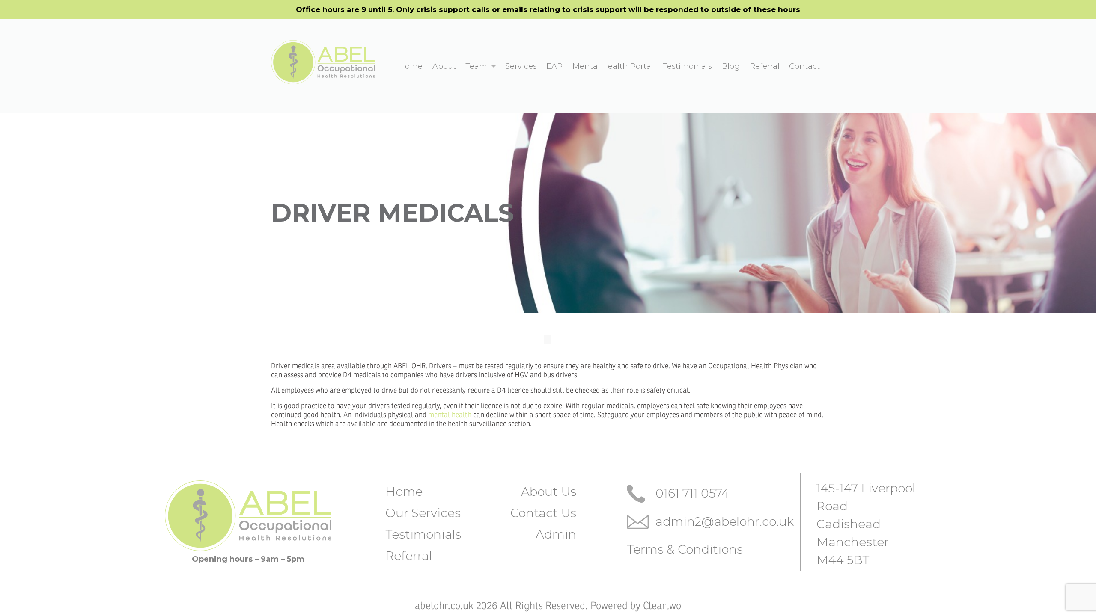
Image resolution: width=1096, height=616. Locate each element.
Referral (408, 555)
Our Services (423, 513)
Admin (556, 534)
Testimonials (423, 534)
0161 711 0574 (692, 493)
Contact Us (543, 513)
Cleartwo (662, 606)
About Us (548, 491)
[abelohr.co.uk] (323, 61)
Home (404, 491)
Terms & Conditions (685, 549)
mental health (449, 415)
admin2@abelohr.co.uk (724, 521)
